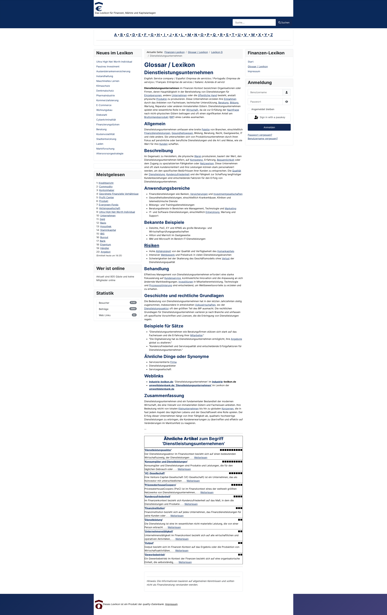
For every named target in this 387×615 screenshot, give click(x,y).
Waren (197, 156)
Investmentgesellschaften (227, 193)
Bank (103, 240)
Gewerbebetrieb (155, 554)
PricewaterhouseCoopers (160, 484)
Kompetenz (196, 159)
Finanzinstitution (155, 508)
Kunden (163, 143)
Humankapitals (225, 251)
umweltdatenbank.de (161, 388)
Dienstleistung (157, 174)
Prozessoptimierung (160, 285)
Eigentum (105, 244)
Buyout (104, 237)
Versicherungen (199, 193)
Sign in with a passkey (272, 117)
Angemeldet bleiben (262, 109)
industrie (217, 381)
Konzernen (228, 408)
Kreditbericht (106, 182)
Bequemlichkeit (225, 159)
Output (149, 542)
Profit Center (106, 197)
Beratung (223, 102)
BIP (172, 117)
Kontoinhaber (106, 190)
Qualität (236, 170)
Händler (104, 248)
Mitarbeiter (196, 335)
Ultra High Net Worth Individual (117, 211)
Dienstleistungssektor (156, 308)
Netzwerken (207, 163)
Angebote (236, 338)
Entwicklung (213, 212)
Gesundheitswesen (182, 133)
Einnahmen (230, 98)
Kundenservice (172, 278)
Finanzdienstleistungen (157, 133)
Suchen (285, 22)
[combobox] (254, 22)
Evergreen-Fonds (108, 204)
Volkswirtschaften (205, 304)
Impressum (254, 71)
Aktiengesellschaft (109, 208)
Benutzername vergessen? (263, 138)
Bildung (234, 102)
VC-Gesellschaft (154, 473)
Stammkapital (108, 230)
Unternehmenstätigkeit (159, 531)
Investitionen (186, 281)
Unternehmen (107, 215)
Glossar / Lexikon (258, 66)
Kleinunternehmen (188, 408)
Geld (102, 219)
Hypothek (105, 226)
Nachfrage (233, 109)
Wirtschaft (192, 109)
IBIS (102, 233)
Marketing (230, 208)
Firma (173, 362)
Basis (103, 222)
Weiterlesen (200, 457)
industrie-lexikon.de (161, 381)
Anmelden (269, 127)
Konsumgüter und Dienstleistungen (166, 461)
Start (251, 61)
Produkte (161, 98)
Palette (206, 129)
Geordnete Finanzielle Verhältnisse (118, 193)
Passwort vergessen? (260, 134)
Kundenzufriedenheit (178, 174)
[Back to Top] (382, 609)
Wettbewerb (168, 254)
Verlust (226, 258)
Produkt (103, 201)
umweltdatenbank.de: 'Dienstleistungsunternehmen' (180, 385)
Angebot (106, 251)
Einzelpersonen (153, 95)
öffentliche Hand (207, 95)
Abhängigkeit (163, 251)
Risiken (151, 245)
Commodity (106, 186)
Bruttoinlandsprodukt (156, 117)
